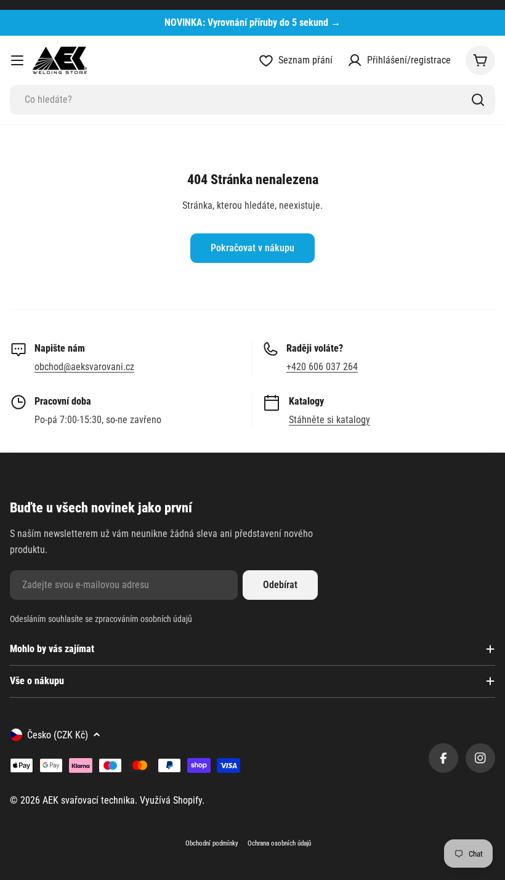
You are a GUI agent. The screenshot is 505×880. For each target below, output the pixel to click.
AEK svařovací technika (88, 800)
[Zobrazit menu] (17, 60)
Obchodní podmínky (211, 843)
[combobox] (252, 100)
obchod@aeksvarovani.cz (84, 367)
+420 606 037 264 (322, 367)
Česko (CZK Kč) (57, 735)
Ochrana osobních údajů (279, 843)
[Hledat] (478, 99)
